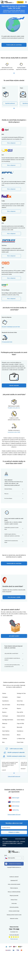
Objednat (20, 2)
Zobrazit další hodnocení (14, 776)
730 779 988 (14, 929)
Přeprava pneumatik (14, 895)
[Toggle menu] (26, 2)
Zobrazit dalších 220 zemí (14, 814)
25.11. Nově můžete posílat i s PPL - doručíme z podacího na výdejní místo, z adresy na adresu (13, 843)
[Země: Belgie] (10, 806)
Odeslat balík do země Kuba (14, 563)
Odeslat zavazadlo (14, 385)
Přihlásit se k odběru (14, 832)
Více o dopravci (11, 143)
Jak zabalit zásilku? (14, 636)
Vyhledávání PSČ (14, 880)
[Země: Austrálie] (9, 802)
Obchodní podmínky (14, 907)
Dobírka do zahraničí (14, 876)
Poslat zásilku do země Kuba (14, 45)
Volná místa (14, 903)
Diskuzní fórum (14, 899)
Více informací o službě (14, 597)
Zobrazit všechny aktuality (20, 838)
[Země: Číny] (10, 810)
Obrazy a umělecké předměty (14, 891)
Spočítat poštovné (10, 103)
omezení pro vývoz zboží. (14, 432)
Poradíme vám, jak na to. (14, 408)
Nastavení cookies (14, 918)
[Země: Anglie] (10, 798)
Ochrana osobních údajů (14, 911)
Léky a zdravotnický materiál (14, 884)
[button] (10, 858)
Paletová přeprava (14, 888)
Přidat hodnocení (14, 939)
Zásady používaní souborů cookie (14, 914)
